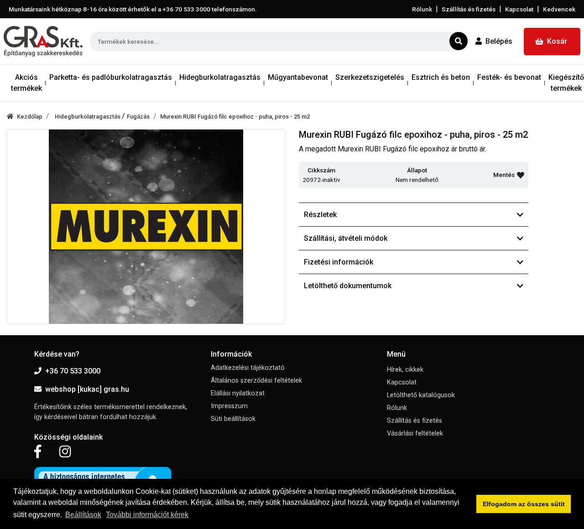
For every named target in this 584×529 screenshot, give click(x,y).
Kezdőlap (29, 116)
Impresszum (229, 406)
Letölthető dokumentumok (347, 285)
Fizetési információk (338, 262)
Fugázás (138, 116)
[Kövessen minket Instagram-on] (65, 452)
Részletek (320, 214)
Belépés (498, 41)
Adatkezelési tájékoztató (248, 368)
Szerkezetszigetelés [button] (369, 77)
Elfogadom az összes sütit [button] (524, 504)
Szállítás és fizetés (468, 9)
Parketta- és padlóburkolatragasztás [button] (110, 77)
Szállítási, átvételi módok (345, 238)
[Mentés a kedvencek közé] (520, 175)
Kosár (557, 41)
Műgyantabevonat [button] (298, 77)
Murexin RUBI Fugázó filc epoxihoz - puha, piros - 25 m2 (235, 116)
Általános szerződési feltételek (256, 380)
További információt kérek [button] (147, 515)
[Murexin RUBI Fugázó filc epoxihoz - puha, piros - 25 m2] (146, 226)
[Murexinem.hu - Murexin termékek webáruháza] (43, 41)
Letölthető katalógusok (421, 395)
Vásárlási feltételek (415, 433)
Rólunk (422, 9)
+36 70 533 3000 (72, 371)
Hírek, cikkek (405, 369)
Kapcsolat (519, 9)
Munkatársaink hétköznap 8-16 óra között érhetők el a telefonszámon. (133, 9)
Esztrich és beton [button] (441, 77)
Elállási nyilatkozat (238, 393)
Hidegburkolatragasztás (88, 116)
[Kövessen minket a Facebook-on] (37, 452)
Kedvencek (559, 9)
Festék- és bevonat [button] (509, 77)
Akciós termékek (26, 83)
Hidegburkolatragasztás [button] (220, 77)
